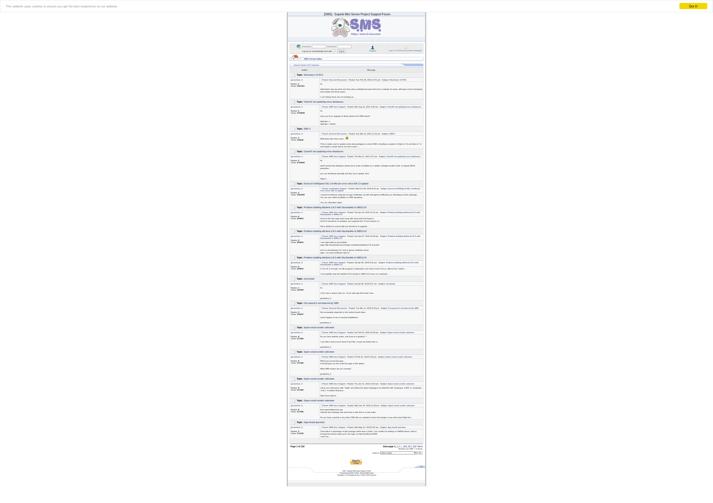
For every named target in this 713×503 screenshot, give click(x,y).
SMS (344, 471)
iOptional (373, 475)
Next (420, 446)
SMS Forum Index (313, 59)
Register (372, 51)
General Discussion (338, 80)
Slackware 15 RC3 (313, 75)
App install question (314, 422)
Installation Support (338, 189)
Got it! (693, 6)
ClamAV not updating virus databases (324, 102)
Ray (358, 475)
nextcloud (309, 279)
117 (410, 446)
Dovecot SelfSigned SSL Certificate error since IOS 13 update (336, 183)
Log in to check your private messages (405, 50)
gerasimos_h (297, 80)
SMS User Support (337, 107)
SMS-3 (307, 129)
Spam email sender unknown (319, 327)
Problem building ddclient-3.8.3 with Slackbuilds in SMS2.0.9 (335, 207)
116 (405, 446)
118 (414, 446)
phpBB (350, 473)
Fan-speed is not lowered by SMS (321, 303)
